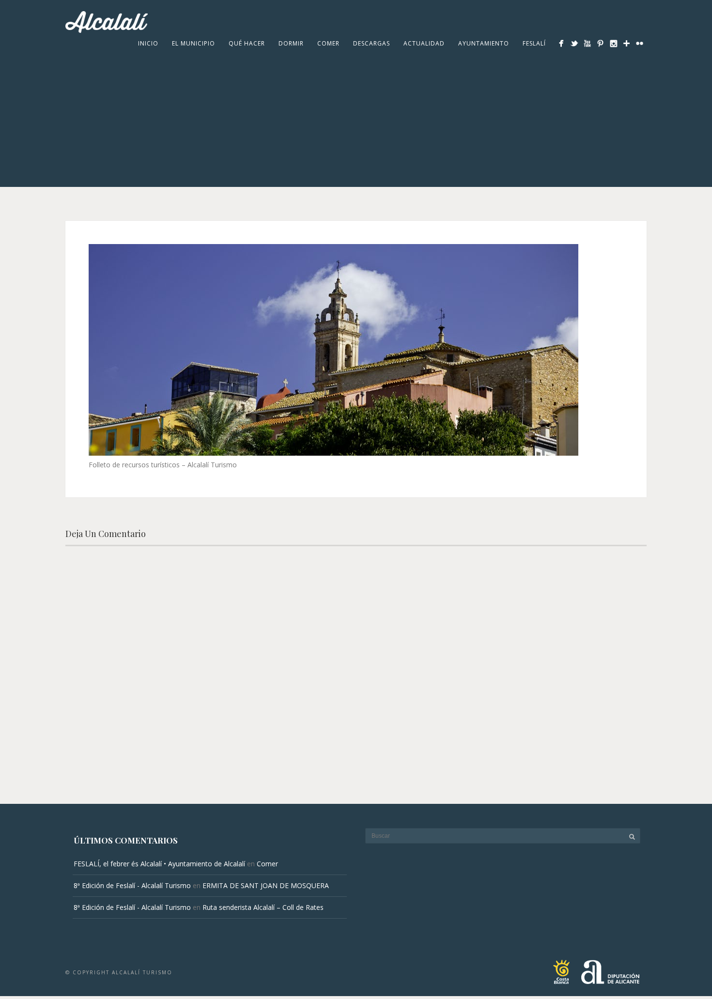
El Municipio (193, 43)
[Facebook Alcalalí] (561, 43)
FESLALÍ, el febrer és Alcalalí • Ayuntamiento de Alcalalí (159, 863)
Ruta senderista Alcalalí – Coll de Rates (263, 907)
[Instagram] (613, 43)
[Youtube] (587, 43)
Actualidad (424, 43)
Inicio (148, 43)
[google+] (626, 43)
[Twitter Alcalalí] (574, 43)
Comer (328, 43)
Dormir (291, 43)
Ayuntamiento (483, 43)
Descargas (371, 43)
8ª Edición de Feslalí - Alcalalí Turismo (132, 885)
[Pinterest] (600, 43)
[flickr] (640, 43)
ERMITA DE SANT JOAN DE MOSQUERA (265, 885)
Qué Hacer (247, 43)
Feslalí (534, 43)
